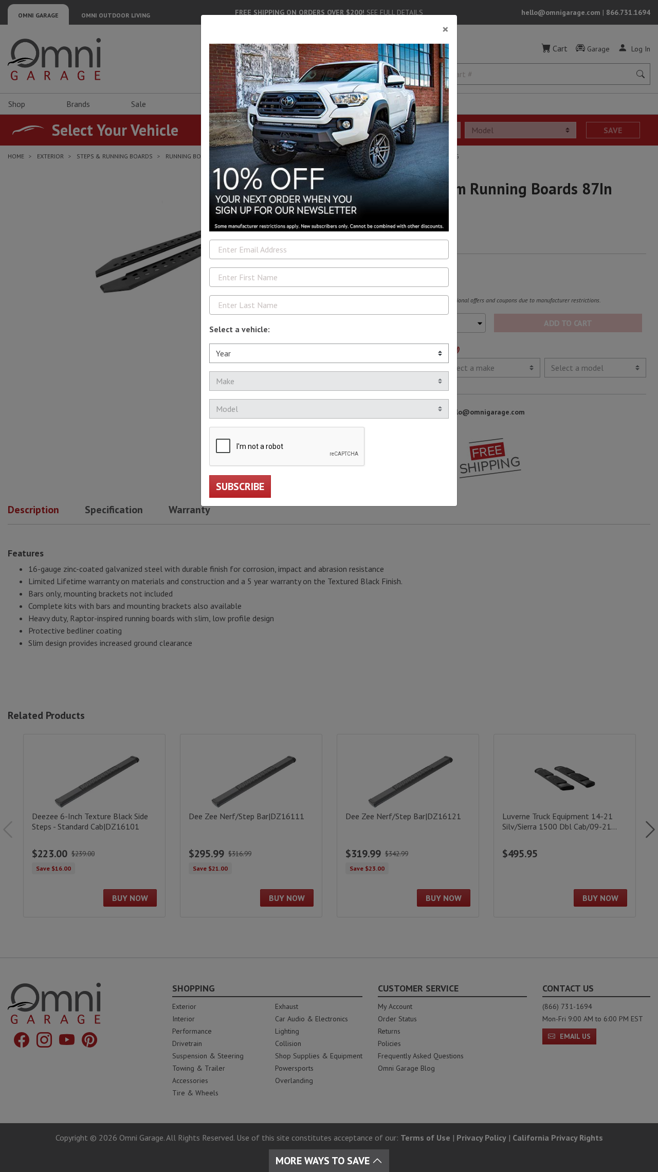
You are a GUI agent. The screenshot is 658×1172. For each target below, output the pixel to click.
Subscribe (240, 486)
